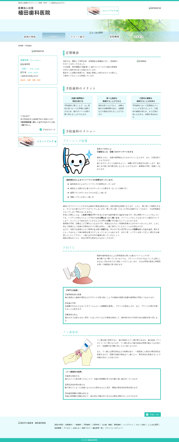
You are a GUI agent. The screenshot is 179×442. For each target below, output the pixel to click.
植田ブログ (86, 428)
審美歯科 (117, 425)
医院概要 (58, 428)
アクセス (67, 428)
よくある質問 (153, 425)
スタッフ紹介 (141, 425)
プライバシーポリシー (113, 428)
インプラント (128, 425)
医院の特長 (59, 425)
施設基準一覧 (98, 428)
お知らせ (76, 428)
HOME (20, 46)
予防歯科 (86, 425)
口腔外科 (96, 425)
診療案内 (68, 425)
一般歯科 (77, 425)
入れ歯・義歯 (107, 425)
